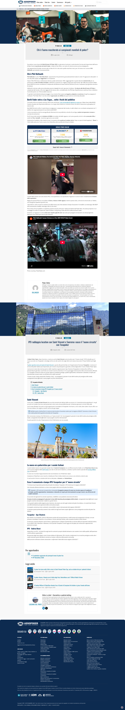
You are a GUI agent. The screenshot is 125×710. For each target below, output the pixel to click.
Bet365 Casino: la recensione (71, 641)
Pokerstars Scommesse (46, 668)
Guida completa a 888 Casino (71, 651)
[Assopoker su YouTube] (34, 631)
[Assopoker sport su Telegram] (69, 631)
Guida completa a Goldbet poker (48, 647)
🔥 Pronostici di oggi (78, 5)
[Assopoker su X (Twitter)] (44, 631)
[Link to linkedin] (43, 608)
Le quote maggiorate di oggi (93, 658)
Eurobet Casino (67, 656)
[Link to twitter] (46, 608)
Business (67, 338)
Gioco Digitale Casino (69, 658)
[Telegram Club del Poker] (54, 631)
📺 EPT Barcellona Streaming (25, 5)
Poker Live (21, 9)
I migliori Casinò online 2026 (94, 643)
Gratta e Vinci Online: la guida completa (96, 669)
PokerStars (43, 640)
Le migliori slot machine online (94, 664)
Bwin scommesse (45, 677)
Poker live (47, 2)
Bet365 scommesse (45, 659)
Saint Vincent (34, 385)
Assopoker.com (44, 622)
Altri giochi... (68, 2)
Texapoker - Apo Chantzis (40, 391)
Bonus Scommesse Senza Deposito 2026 (96, 650)
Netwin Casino (67, 643)
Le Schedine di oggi (22, 661)
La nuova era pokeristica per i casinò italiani (42, 387)
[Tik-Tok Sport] (79, 631)
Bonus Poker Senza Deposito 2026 (95, 645)
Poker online (40, 2)
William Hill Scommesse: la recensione (50, 678)
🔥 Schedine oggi (67, 5)
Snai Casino (66, 650)
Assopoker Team (40, 571)
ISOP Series (45, 469)
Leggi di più (62, 616)
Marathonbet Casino (69, 661)
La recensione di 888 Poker (47, 645)
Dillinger (71, 55)
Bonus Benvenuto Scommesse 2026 (95, 648)
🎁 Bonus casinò (57, 5)
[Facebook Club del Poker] (59, 631)
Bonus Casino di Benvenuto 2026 (95, 640)
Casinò (53, 2)
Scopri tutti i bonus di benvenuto (61, 147)
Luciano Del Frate (70, 350)
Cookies (19, 640)
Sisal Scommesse (45, 662)
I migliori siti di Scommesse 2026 (95, 651)
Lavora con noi (20, 643)
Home (17, 9)
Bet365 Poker (44, 644)
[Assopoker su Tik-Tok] (39, 631)
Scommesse (60, 2)
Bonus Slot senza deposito (93, 663)
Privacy (19, 641)
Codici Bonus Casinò (92, 660)
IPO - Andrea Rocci (38, 393)
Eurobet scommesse (45, 661)
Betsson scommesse (45, 658)
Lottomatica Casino (68, 644)
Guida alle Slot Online (92, 661)
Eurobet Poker (44, 650)
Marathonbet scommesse (47, 681)
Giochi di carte (20, 663)
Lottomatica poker (45, 648)
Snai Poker (43, 643)
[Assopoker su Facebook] (49, 631)
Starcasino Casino (68, 657)
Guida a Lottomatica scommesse (48, 667)
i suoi (69, 102)
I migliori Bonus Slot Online (93, 667)
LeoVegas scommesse (46, 665)
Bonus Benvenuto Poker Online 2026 (95, 644)
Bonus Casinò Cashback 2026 (94, 653)
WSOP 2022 (67, 46)
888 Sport (43, 669)
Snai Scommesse (45, 664)
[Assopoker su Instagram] (29, 631)
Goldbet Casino (67, 648)
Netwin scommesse (45, 680)
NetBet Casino (67, 653)
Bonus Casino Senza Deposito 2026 (95, 641)
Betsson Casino (67, 640)
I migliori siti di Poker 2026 (93, 647)
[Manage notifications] (122, 707)
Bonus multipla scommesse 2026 (95, 657)
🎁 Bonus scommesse (47, 5)
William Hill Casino (68, 660)
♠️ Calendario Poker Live (90, 5)
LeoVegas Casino (68, 654)
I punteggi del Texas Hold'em (24, 654)
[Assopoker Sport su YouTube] (74, 631)
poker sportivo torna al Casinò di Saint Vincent (41, 365)
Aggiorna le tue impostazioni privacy (26, 645)
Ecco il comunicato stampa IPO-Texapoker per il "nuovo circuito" (46, 389)
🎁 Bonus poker (37, 5)
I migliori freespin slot (92, 666)
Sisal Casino (66, 647)
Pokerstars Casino (68, 645)
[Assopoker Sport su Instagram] (64, 631)
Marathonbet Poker (45, 651)
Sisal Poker (43, 641)
